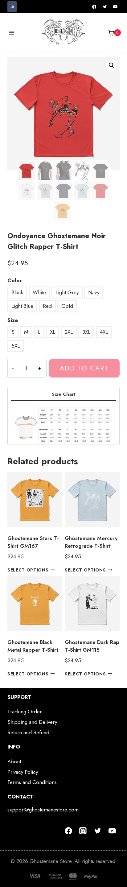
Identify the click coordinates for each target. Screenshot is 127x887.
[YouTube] (115, 6)
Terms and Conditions (32, 782)
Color (14, 280)
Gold (67, 306)
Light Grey (67, 292)
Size (12, 320)
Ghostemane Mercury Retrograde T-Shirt (91, 542)
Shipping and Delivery (32, 722)
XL (52, 332)
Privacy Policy (22, 772)
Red (47, 306)
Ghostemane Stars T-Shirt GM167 (33, 542)
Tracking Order (24, 711)
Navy (93, 292)
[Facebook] (94, 6)
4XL (104, 332)
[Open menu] (12, 33)
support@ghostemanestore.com (43, 809)
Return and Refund (28, 732)
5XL (15, 345)
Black (17, 292)
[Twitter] (104, 6)
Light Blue (22, 306)
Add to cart (84, 368)
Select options (28, 570)
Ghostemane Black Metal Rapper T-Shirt (32, 646)
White (39, 292)
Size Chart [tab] (64, 394)
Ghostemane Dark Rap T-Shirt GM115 (92, 646)
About (14, 761)
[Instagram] (83, 830)
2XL (69, 332)
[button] (111, 65)
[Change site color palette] (12, 6)
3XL (86, 332)
